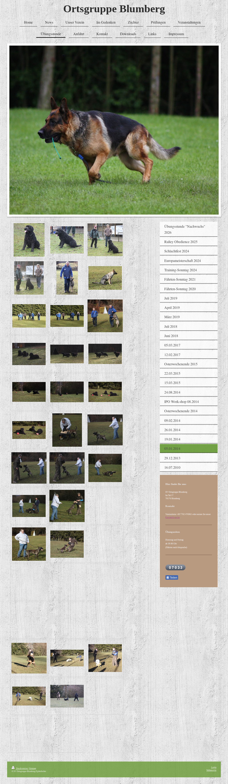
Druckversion (22, 768)
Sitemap (32, 768)
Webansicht (211, 770)
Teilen (173, 577)
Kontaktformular (172, 517)
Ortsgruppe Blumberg (114, 8)
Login (213, 767)
